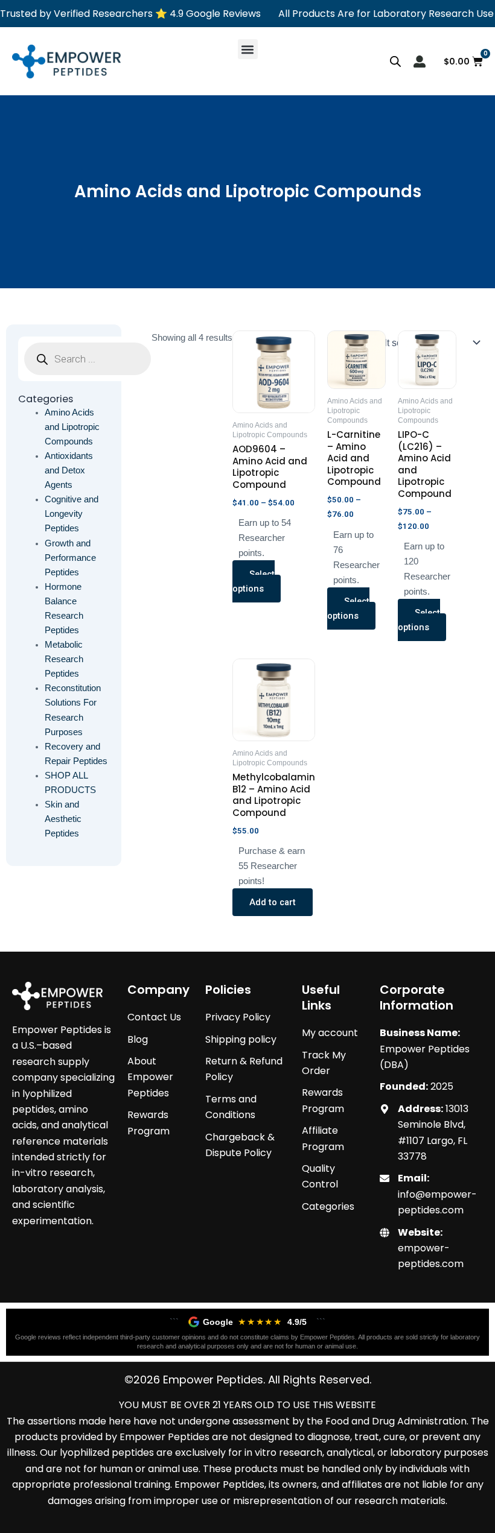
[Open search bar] (395, 61)
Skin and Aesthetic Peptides (63, 819)
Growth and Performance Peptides (70, 558)
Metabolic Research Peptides (64, 659)
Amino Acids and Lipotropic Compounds (72, 427)
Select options (253, 581)
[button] (248, 49)
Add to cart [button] (272, 902)
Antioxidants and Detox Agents (69, 470)
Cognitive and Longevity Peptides (71, 514)
